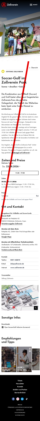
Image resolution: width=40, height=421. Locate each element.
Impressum (20, 410)
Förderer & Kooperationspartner (20, 407)
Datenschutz (20, 415)
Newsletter (20, 384)
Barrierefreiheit (20, 393)
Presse (20, 404)
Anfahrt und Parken (20, 390)
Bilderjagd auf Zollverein (21, 153)
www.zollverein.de (17, 268)
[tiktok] (26, 398)
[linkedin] (22, 398)
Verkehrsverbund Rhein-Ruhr (11, 250)
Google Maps (6, 237)
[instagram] (17, 398)
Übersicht (34, 68)
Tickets (20, 381)
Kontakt (20, 387)
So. (12, 166)
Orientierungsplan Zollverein (11, 224)
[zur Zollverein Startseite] (9, 4)
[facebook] (13, 398)
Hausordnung (20, 412)
